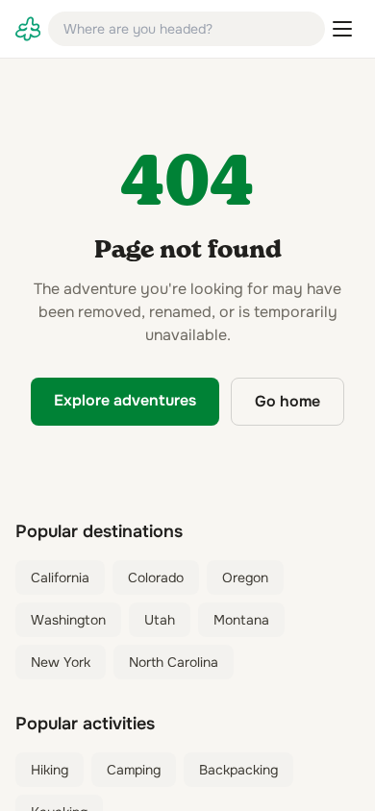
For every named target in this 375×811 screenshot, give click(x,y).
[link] (27, 28)
